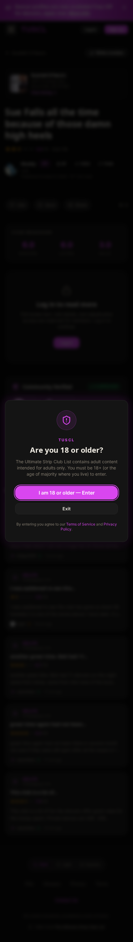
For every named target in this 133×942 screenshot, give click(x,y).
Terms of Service (80, 524)
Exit (66, 508)
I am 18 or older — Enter (67, 493)
